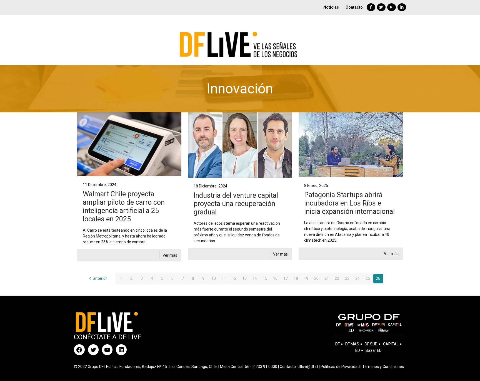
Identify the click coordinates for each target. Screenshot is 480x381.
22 (337, 278)
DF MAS (352, 344)
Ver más (169, 255)
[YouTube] (391, 7)
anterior (100, 278)
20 (316, 278)
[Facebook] (371, 7)
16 (275, 278)
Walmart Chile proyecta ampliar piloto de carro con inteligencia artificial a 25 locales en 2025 (124, 206)
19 (306, 278)
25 (368, 278)
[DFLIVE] (240, 40)
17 (285, 278)
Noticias (331, 7)
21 (326, 278)
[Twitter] (381, 7)
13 (244, 278)
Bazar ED (374, 350)
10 (213, 278)
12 (234, 278)
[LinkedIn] (402, 7)
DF (337, 344)
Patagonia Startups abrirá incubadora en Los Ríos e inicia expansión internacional (349, 203)
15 (265, 278)
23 (347, 278)
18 (296, 278)
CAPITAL (391, 344)
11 (224, 278)
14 (254, 278)
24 (357, 278)
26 (378, 278)
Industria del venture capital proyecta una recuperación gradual (236, 203)
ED (357, 350)
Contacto (354, 7)
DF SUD (371, 344)
